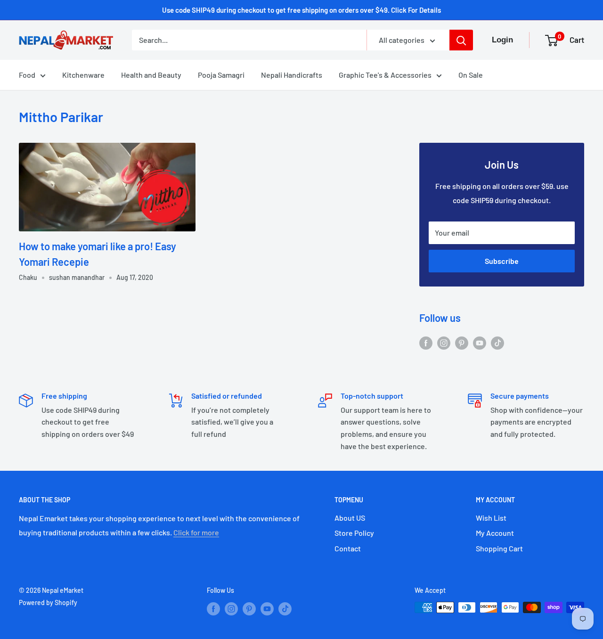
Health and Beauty (151, 74)
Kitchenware (83, 74)
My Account (495, 532)
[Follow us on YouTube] (479, 342)
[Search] (461, 40)
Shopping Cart (499, 548)
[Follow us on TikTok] (497, 342)
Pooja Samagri (221, 74)
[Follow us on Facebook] (425, 342)
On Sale (470, 74)
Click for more (196, 532)
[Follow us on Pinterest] (461, 342)
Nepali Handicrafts (291, 74)
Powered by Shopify (48, 602)
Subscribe (502, 260)
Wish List (491, 517)
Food (27, 74)
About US (349, 517)
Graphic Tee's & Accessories (385, 74)
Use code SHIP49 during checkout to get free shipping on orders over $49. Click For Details (301, 10)
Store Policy (354, 532)
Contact (347, 548)
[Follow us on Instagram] (443, 342)
